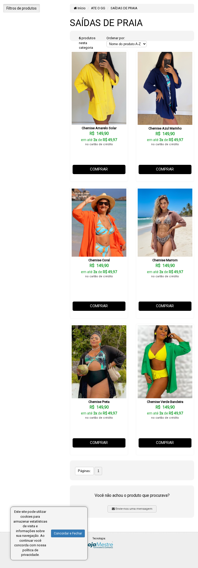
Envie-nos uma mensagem (133, 508)
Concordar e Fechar (68, 533)
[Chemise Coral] (99, 223)
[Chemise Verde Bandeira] (165, 361)
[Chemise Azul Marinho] (165, 88)
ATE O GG (98, 8)
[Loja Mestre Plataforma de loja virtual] (99, 544)
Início (81, 8)
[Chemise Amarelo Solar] (99, 88)
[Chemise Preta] (99, 361)
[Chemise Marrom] (165, 223)
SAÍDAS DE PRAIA (124, 8)
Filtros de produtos (21, 8)
